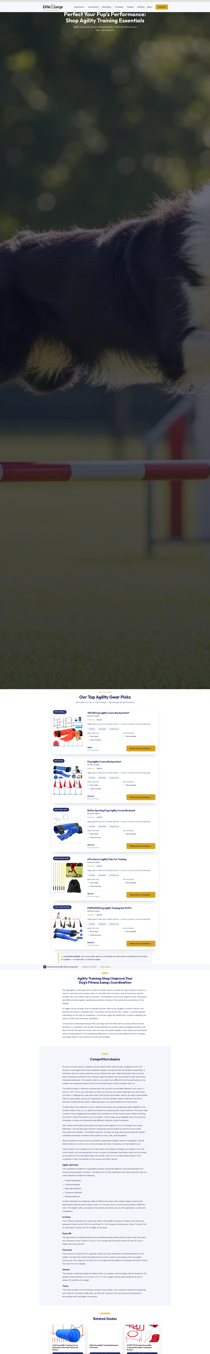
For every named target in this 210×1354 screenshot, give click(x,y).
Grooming (119, 7)
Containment (93, 7)
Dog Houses (79, 7)
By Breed (140, 7)
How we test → (106, 967)
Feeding (130, 7)
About (149, 7)
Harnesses (106, 7)
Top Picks (162, 7)
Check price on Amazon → (141, 748)
